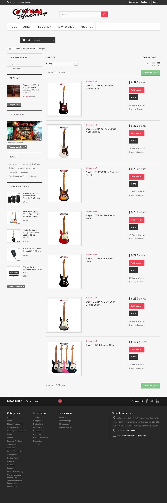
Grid (153, 65)
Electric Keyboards (14, 424)
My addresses (64, 424)
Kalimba (10, 461)
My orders (63, 417)
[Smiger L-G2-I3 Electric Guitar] (64, 358)
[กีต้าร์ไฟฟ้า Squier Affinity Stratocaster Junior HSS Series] (13, 217)
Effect (9, 434)
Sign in (156, 2)
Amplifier (11, 448)
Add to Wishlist (138, 105)
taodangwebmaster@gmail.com (134, 436)
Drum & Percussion (15, 451)
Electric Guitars (29, 49)
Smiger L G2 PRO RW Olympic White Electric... (100, 130)
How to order (66, 26)
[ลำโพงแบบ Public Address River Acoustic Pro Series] (13, 199)
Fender (26, 164)
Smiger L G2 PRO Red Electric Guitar (100, 217)
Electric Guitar (14, 164)
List (158, 65)
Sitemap (36, 444)
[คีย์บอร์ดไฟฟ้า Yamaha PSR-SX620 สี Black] (13, 272)
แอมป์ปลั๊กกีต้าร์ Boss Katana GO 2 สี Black (32, 250)
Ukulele (10, 438)
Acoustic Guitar (23, 168)
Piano (9, 421)
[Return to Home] (9, 49)
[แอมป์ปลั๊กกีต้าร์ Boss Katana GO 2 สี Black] (13, 254)
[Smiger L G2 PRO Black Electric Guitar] (64, 271)
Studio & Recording (15, 472)
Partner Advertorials (41, 438)
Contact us (133, 2)
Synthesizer (12, 444)
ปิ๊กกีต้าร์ (11, 168)
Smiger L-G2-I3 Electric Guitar (100, 345)
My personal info (66, 427)
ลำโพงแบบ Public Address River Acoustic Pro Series (31, 195)
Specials (15, 78)
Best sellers (38, 424)
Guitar (26, 26)
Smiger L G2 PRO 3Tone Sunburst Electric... (102, 173)
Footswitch (11, 468)
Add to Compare (137, 109)
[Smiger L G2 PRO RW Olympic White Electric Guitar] (64, 142)
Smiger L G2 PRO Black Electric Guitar (101, 260)
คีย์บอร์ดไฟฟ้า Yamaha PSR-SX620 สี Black (32, 269)
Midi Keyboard (13, 427)
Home (13, 26)
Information (18, 57)
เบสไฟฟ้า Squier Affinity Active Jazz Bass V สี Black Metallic (31, 233)
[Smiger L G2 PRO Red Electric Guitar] (64, 228)
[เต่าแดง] (31, 13)
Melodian (11, 465)
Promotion (44, 26)
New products (19, 186)
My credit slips (65, 421)
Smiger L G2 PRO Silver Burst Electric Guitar (100, 303)
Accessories (12, 486)
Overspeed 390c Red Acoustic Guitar (32, 86)
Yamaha (36, 168)
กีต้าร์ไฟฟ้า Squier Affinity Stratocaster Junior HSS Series (31, 214)
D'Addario (24, 172)
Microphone (12, 455)
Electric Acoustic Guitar (18, 176)
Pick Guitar (12, 172)
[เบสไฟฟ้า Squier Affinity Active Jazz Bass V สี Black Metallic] (13, 235)
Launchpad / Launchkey (16, 431)
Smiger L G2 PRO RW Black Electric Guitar (99, 87)
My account (66, 413)
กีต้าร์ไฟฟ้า (36, 164)
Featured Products (14, 441)
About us (87, 26)
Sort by (49, 64)
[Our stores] (24, 131)
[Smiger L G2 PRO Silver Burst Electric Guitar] (64, 315)
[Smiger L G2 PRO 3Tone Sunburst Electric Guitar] (64, 185)
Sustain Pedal (12, 458)
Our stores (15, 68)
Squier (33, 176)
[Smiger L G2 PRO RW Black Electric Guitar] (64, 99)
